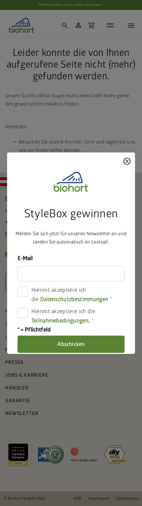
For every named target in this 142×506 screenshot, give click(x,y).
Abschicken (71, 344)
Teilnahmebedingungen (60, 320)
